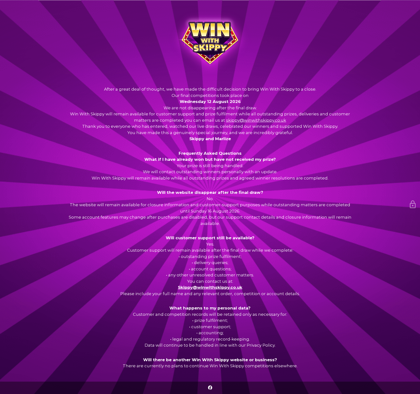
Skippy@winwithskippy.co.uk (210, 287)
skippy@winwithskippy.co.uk (256, 120)
